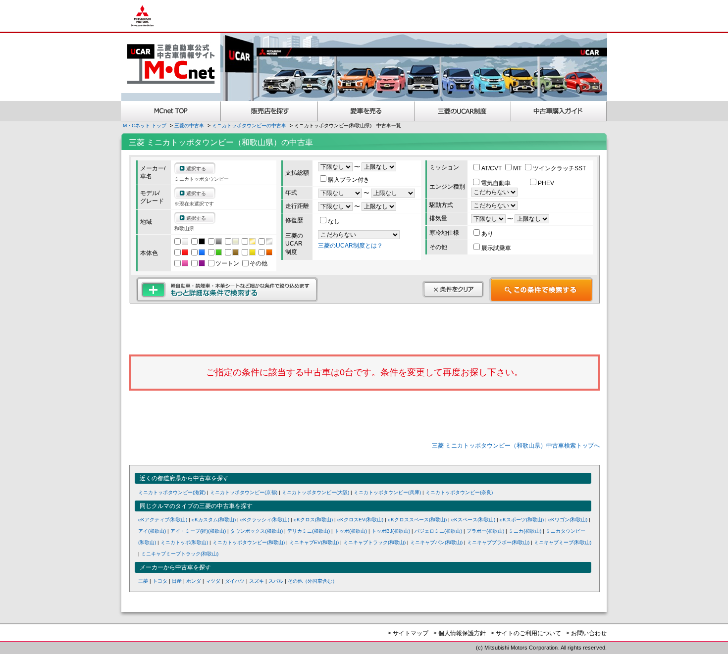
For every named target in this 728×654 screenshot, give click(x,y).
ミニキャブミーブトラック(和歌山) (179, 553)
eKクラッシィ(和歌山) (264, 519)
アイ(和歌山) (152, 531)
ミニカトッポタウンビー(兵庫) (387, 492)
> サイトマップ (408, 633)
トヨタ (160, 581)
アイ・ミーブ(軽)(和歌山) (198, 531)
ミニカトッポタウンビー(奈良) (459, 492)
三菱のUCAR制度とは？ (350, 245)
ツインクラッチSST (559, 168)
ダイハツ (235, 581)
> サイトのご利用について (526, 633)
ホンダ (193, 581)
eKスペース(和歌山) (473, 519)
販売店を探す (269, 111)
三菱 (143, 581)
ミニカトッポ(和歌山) (184, 542)
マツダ (213, 581)
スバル (275, 581)
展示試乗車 (496, 248)
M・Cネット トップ (144, 125)
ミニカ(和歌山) (525, 531)
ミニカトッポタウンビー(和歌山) (248, 542)
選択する (196, 168)
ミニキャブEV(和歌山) (314, 542)
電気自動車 (496, 183)
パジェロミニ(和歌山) (438, 531)
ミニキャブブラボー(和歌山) (498, 542)
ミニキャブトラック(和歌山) (374, 542)
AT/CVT (492, 168)
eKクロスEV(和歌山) (360, 519)
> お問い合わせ (586, 633)
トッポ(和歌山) (350, 531)
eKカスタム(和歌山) (214, 519)
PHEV (546, 183)
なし (334, 221)
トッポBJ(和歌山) (390, 531)
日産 (177, 581)
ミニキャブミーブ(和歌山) (562, 542)
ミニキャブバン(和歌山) (436, 542)
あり (487, 233)
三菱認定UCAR (463, 111)
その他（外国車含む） (312, 581)
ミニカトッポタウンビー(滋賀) (172, 492)
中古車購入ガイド (559, 111)
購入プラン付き (348, 179)
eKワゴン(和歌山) (567, 519)
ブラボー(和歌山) (485, 531)
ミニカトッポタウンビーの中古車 (249, 125)
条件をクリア (453, 289)
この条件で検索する (541, 289)
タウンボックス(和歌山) (256, 531)
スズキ (256, 581)
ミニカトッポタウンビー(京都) (243, 492)
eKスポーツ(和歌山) (522, 519)
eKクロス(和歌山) (313, 519)
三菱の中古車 (189, 125)
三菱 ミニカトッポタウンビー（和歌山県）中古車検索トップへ (516, 445)
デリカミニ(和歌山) (308, 531)
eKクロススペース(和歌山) (417, 519)
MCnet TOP (171, 111)
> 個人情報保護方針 (459, 633)
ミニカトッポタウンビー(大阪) (315, 492)
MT (518, 168)
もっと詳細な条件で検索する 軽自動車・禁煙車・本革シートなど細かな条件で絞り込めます (227, 289)
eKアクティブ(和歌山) (162, 519)
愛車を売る (366, 111)
